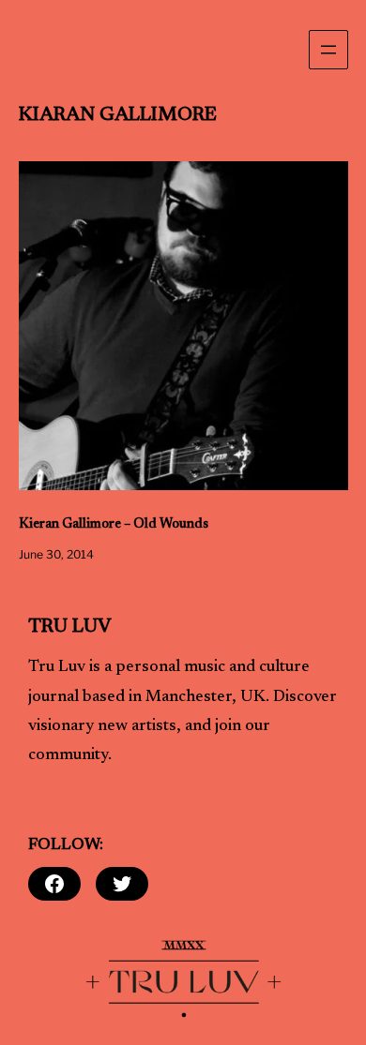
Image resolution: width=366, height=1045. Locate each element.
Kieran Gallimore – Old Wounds (113, 524)
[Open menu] (328, 49)
